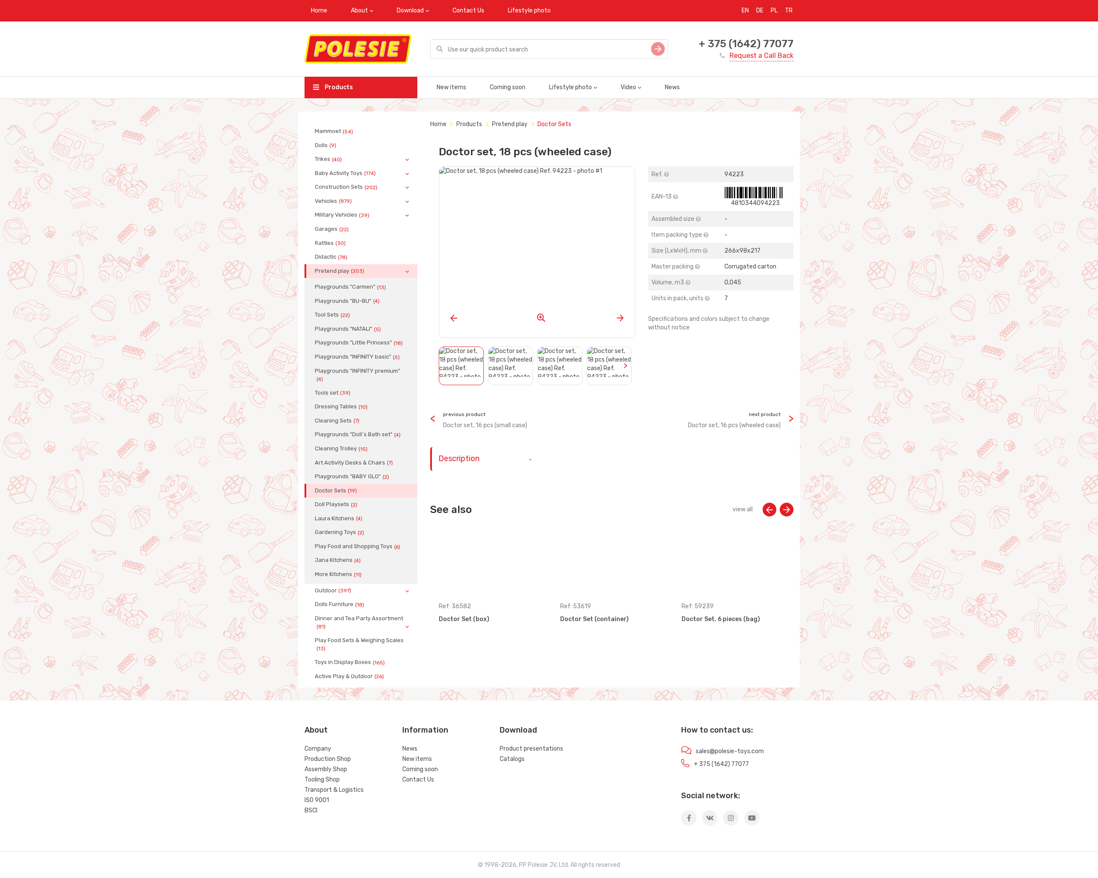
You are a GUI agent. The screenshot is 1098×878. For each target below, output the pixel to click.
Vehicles (333, 201)
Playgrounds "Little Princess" (359, 342)
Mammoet (334, 131)
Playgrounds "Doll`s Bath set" (358, 434)
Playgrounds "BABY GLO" (352, 476)
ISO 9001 (317, 800)
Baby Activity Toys (345, 173)
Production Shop (328, 759)
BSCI (311, 810)
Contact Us (468, 10)
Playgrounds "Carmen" (350, 287)
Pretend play (339, 271)
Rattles (330, 243)
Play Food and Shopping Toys (357, 546)
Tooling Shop (322, 779)
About (359, 10)
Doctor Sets (336, 490)
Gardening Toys (339, 532)
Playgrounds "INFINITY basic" (357, 356)
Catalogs (512, 759)
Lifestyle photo (529, 10)
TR (789, 10)
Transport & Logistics (334, 790)
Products (338, 87)
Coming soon (507, 87)
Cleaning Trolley (341, 448)
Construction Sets (346, 187)
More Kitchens (338, 574)
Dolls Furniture (339, 604)
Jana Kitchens (338, 560)
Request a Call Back (761, 55)
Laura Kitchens (338, 518)
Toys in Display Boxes (350, 662)
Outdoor (333, 590)
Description (459, 458)
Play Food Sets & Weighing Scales (359, 644)
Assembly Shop (326, 769)
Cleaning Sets (337, 420)
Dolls (325, 145)
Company (318, 748)
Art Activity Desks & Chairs (354, 462)
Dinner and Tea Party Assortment (359, 622)
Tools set (332, 392)
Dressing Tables (341, 406)
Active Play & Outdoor (349, 676)
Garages (332, 229)
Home (319, 10)
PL (774, 10)
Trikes (328, 159)
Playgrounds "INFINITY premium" (357, 375)
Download (410, 10)
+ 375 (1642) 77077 (746, 44)
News (672, 87)
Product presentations (531, 748)
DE (759, 10)
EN (745, 10)
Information (425, 730)
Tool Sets (332, 314)
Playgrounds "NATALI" (348, 329)
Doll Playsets (336, 504)
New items (451, 87)
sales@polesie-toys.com (730, 751)
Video (628, 87)
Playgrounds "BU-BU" (347, 301)
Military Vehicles (342, 214)
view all (743, 509)
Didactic (331, 256)
